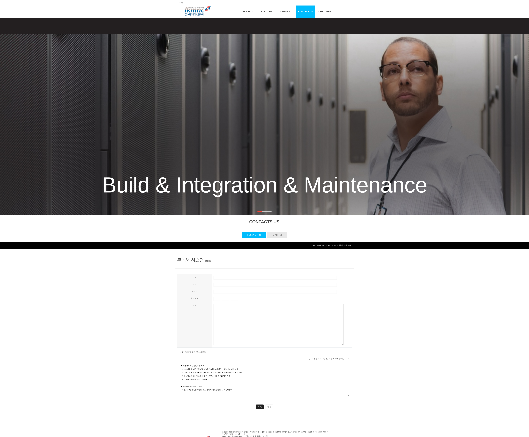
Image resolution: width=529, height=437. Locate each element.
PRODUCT (247, 11)
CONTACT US (305, 11)
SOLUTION (266, 11)
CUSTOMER (325, 11)
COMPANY (286, 11)
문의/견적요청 (254, 235)
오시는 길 (277, 235)
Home (180, 3)
